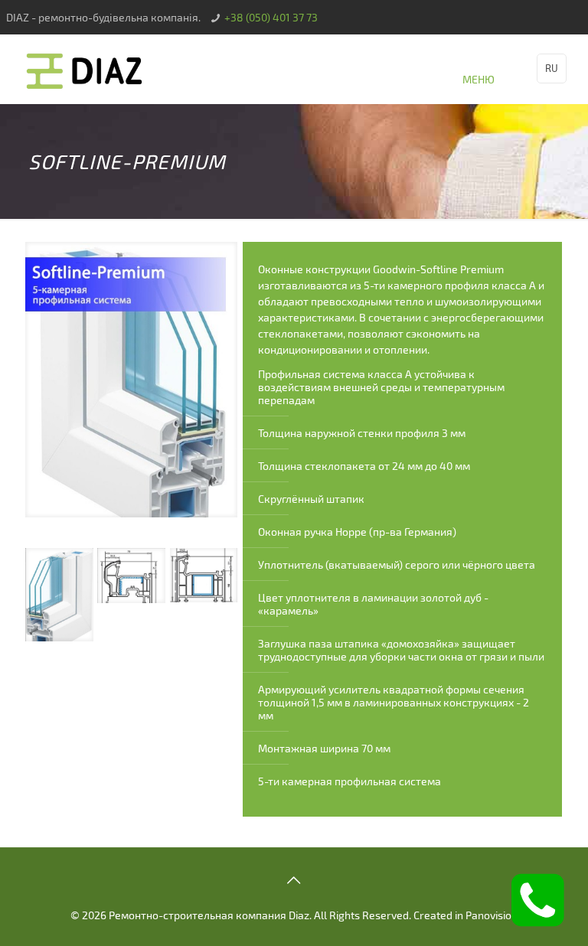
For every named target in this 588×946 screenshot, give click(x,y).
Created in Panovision (465, 915)
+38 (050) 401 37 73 (271, 17)
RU (551, 68)
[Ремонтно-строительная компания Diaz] (85, 68)
